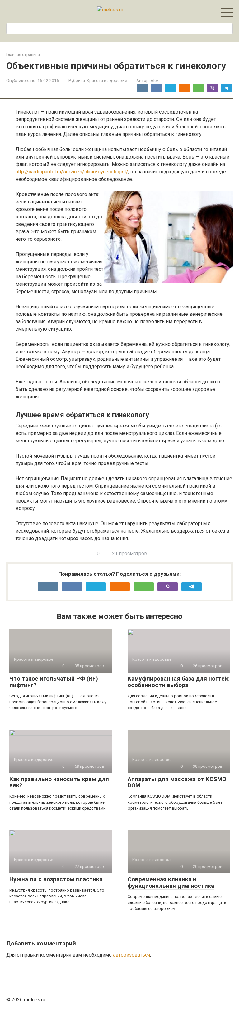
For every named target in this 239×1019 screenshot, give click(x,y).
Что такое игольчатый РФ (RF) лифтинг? (53, 682)
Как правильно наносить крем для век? (59, 782)
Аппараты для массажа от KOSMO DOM (177, 782)
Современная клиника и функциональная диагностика (171, 882)
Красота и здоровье (107, 80)
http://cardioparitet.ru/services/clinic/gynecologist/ (72, 172)
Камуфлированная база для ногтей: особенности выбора (179, 682)
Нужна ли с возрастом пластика (55, 879)
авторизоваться (131, 955)
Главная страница (23, 54)
